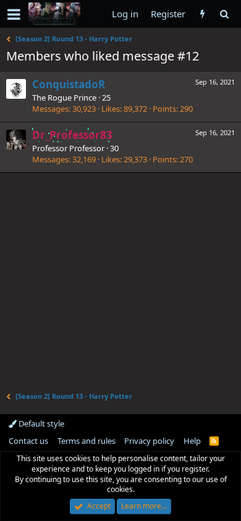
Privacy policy (149, 440)
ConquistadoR (68, 84)
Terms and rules (86, 440)
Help (192, 440)
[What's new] (202, 13)
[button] (13, 14)
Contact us (28, 440)
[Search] (224, 13)
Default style (40, 423)
